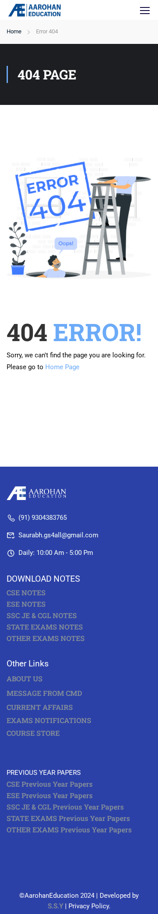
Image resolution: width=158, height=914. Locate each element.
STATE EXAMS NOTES (45, 626)
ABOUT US (25, 678)
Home (14, 31)
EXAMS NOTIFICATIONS (49, 720)
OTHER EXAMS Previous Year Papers (69, 829)
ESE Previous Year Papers (50, 795)
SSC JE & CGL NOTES (42, 615)
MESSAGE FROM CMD (44, 693)
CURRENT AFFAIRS (40, 707)
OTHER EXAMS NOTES (46, 638)
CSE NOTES (26, 592)
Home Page (62, 367)
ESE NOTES (26, 604)
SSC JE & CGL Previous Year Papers (65, 806)
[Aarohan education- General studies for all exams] (38, 493)
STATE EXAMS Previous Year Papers (68, 818)
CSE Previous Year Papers (50, 784)
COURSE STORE (34, 733)
